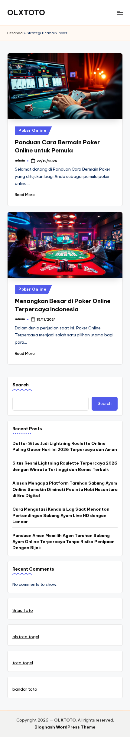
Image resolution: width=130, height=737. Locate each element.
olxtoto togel (25, 636)
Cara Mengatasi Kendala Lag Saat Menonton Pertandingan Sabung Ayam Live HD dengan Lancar (60, 515)
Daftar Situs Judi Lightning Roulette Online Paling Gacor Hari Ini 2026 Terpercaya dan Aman (64, 446)
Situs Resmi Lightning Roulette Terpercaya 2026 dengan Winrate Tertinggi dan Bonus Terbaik (64, 466)
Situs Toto (22, 610)
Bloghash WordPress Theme (65, 727)
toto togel (22, 662)
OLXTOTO (26, 12)
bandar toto (24, 689)
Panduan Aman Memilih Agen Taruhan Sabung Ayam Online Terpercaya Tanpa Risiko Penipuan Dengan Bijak (63, 542)
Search (20, 385)
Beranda (15, 33)
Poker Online (32, 130)
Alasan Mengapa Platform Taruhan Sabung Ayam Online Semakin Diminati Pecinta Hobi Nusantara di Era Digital (65, 489)
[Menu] (120, 12)
